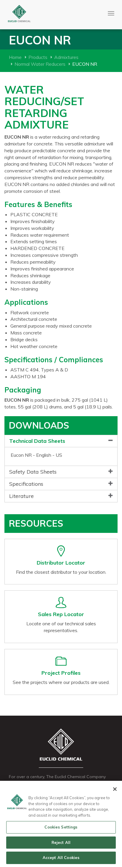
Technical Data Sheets (37, 440)
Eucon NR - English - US (36, 455)
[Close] (114, 789)
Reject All (61, 842)
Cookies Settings (60, 827)
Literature (21, 496)
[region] (61, 824)
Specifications (26, 483)
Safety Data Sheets (33, 471)
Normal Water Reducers (40, 64)
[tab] (61, 441)
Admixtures (66, 57)
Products (37, 57)
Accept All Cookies (61, 857)
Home (15, 57)
